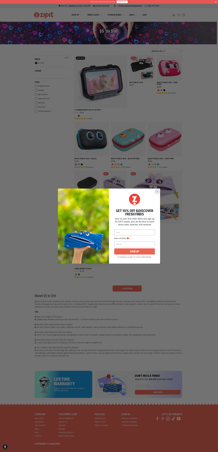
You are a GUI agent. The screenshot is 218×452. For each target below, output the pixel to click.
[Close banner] (216, 2)
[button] (5, 447)
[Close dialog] (157, 191)
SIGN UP (134, 251)
